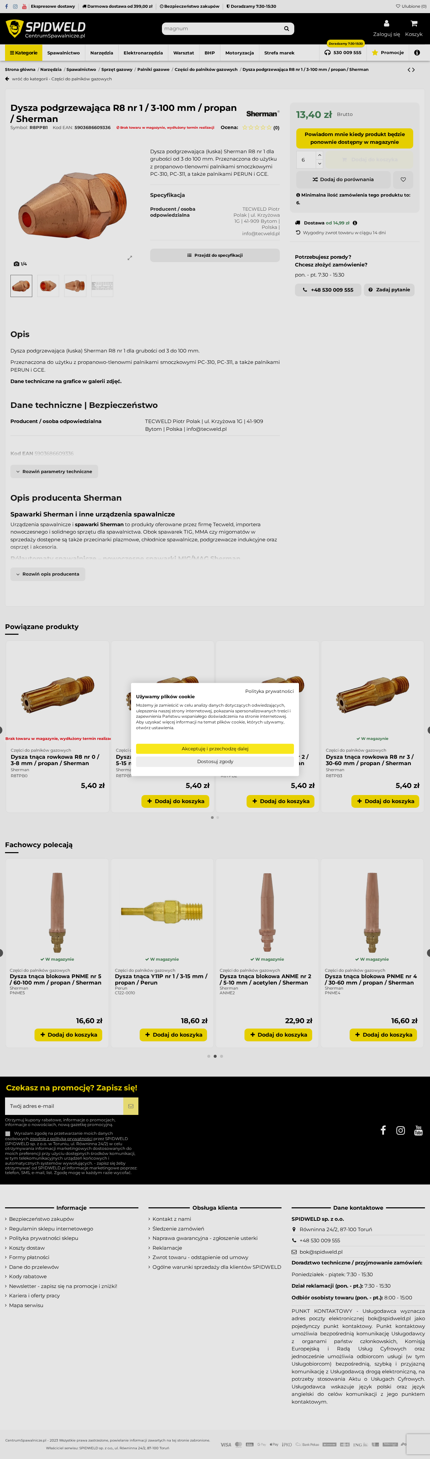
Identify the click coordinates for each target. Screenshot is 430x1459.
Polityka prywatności (269, 691)
